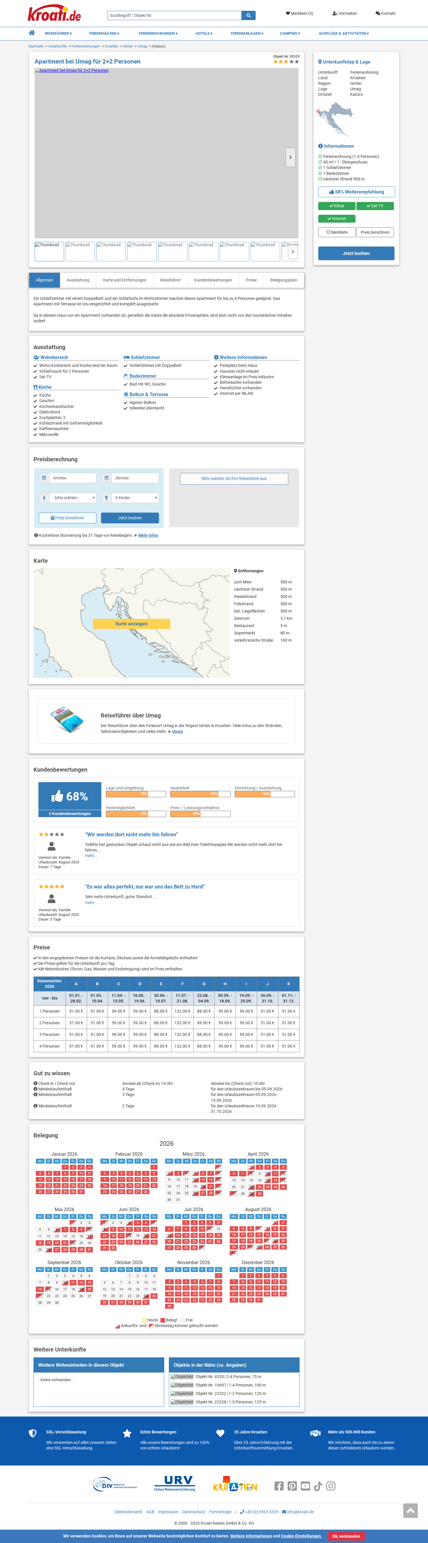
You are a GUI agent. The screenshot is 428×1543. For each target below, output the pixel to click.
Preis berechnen (69, 517)
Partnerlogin (220, 1511)
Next (291, 157)
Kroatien (111, 46)
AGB (150, 1511)
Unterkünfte (57, 46)
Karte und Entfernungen (124, 280)
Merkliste (338, 230)
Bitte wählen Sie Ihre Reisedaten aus (234, 478)
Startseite (36, 46)
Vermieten (347, 13)
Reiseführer (170, 280)
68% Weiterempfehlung (359, 192)
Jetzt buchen (130, 517)
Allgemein (44, 280)
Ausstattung (78, 280)
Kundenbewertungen (213, 280)
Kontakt (388, 13)
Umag (142, 46)
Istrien (128, 46)
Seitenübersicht (128, 1511)
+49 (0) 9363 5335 (261, 1511)
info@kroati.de (300, 1511)
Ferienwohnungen (86, 46)
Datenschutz (193, 1511)
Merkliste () (301, 13)
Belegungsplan (283, 280)
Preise (251, 280)
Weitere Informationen (251, 1536)
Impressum (168, 1511)
